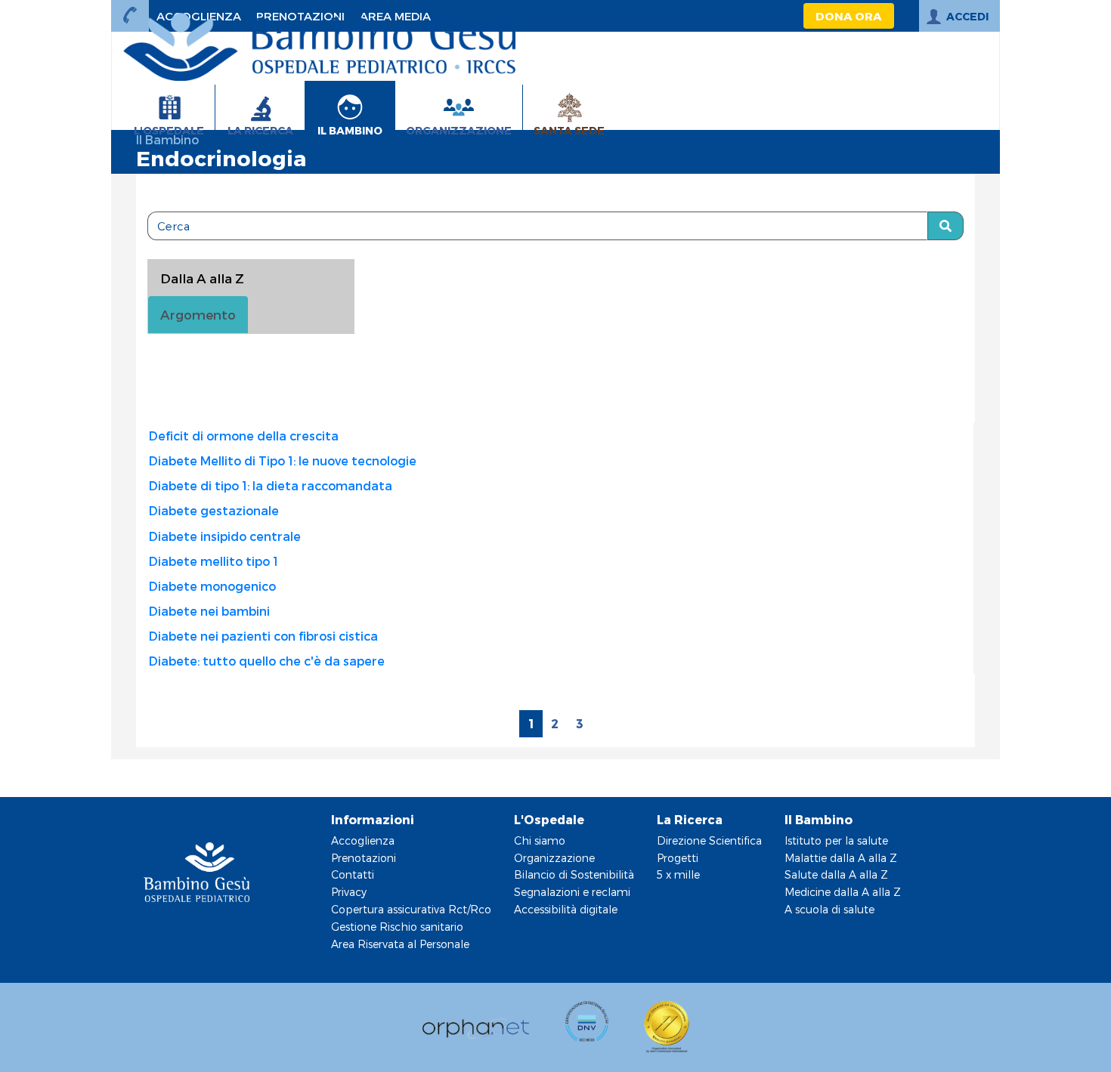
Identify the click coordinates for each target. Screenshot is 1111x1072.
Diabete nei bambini (209, 611)
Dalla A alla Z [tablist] (202, 278)
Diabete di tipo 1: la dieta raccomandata (270, 485)
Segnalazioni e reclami (572, 891)
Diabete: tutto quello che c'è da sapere (267, 660)
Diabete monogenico (212, 586)
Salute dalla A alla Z (836, 874)
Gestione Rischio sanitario (397, 926)
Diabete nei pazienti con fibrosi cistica (263, 636)
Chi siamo (539, 840)
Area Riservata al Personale (400, 944)
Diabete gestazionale (214, 510)
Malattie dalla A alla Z (841, 857)
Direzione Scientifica (709, 840)
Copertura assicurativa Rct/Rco (411, 909)
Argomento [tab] (198, 314)
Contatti (352, 874)
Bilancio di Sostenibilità (574, 874)
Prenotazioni (363, 857)
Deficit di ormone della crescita (244, 435)
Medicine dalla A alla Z (843, 891)
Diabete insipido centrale (225, 536)
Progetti (677, 857)
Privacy (349, 891)
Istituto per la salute (836, 840)
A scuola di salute (829, 909)
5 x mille (678, 874)
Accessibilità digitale (565, 909)
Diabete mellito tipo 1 (213, 561)
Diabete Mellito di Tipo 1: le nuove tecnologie (282, 460)
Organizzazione (554, 857)
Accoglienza (363, 840)
